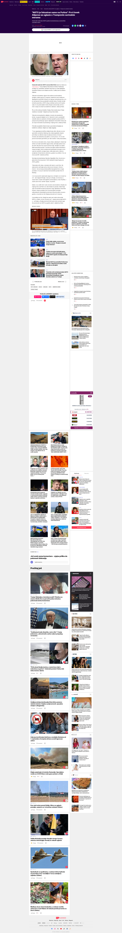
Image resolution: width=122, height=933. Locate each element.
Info (38, 8)
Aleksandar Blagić (38, 25)
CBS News (35, 86)
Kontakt (50, 925)
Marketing (41, 925)
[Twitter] (78, 58)
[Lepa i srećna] (60, 923)
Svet (42, 8)
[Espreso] (43, 923)
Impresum (46, 925)
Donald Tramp (34, 289)
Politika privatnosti (79, 925)
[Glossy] (55, 923)
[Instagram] (76, 58)
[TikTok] (84, 58)
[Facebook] (73, 58)
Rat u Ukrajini (34, 286)
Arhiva (73, 925)
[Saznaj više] (90, 313)
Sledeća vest (61, 281)
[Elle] (48, 923)
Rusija (40, 286)
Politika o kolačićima (67, 925)
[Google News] (87, 58)
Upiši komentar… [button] (39, 562)
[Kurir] (39, 923)
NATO (50, 286)
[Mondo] (4, 2)
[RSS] (90, 58)
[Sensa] (70, 923)
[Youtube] (81, 58)
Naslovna (34, 8)
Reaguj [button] (33, 300)
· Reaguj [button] (75, 128)
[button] (66, 26)
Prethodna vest (38, 281)
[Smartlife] (65, 923)
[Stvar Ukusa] (82, 923)
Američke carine (56, 286)
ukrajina (45, 286)
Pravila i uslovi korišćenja (57, 925)
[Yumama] (76, 923)
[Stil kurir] (51, 923)
